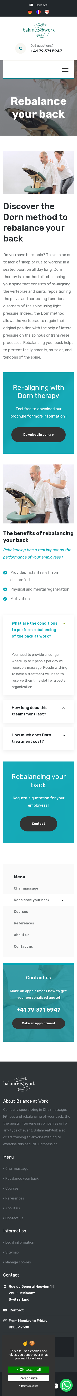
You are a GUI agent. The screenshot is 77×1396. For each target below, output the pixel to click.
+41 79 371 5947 (46, 51)
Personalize (28, 1378)
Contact (41, 5)
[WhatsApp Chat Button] (66, 1385)
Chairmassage (26, 888)
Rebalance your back (31, 900)
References (24, 923)
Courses (21, 912)
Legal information (19, 1242)
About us (21, 935)
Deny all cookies (29, 1386)
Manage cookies (18, 1262)
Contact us (23, 946)
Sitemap (12, 1252)
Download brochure (38, 434)
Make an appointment (38, 1023)
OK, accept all (30, 1369)
